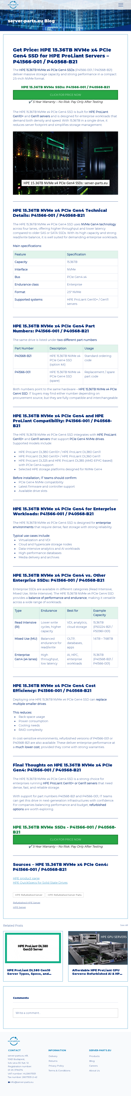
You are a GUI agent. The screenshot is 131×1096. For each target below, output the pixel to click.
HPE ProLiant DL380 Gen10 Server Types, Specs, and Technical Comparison (28, 972)
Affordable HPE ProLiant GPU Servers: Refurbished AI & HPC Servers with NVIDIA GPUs (97, 972)
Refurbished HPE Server (26, 902)
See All (124, 925)
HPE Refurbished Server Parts (64, 894)
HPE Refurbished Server (28, 894)
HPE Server (19, 907)
